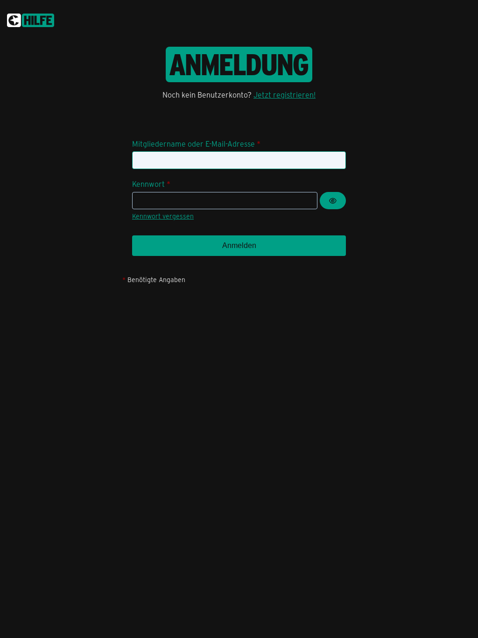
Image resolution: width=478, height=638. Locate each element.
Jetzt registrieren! (284, 94)
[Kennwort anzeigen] (333, 201)
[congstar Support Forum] (30, 18)
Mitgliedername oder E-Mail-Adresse (193, 144)
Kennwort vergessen (163, 216)
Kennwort (148, 184)
